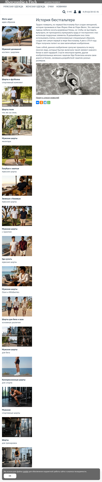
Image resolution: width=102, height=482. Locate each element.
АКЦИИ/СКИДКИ (52, 2)
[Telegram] (45, 102)
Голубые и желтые (10, 168)
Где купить (7, 259)
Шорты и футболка (11, 79)
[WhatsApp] (48, 102)
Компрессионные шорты (13, 379)
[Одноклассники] (41, 102)
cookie (25, 471)
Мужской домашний (11, 49)
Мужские (6, 409)
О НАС (69, 12)
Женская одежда (35, 6)
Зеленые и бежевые (11, 198)
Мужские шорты (9, 138)
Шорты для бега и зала (13, 319)
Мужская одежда (13, 6)
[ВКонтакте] (37, 102)
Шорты (5, 440)
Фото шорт (7, 19)
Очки (51, 6)
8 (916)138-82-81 (91, 11)
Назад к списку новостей (47, 97)
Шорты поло (8, 109)
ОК (10, 476)
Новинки (61, 6)
